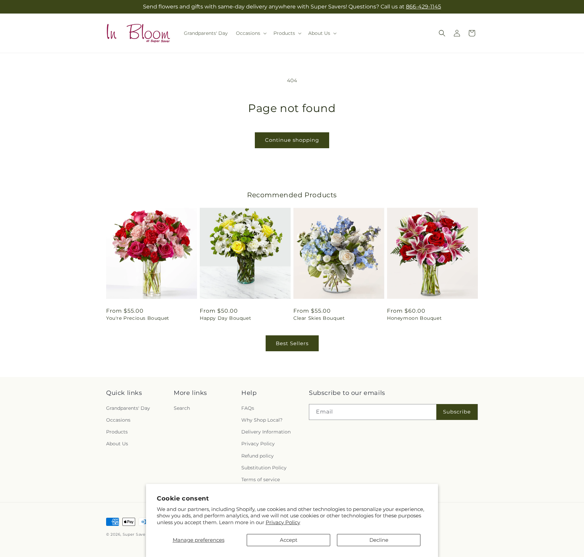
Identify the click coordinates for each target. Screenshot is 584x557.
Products (117, 431)
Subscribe (457, 411)
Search (182, 408)
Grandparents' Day (128, 408)
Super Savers (136, 534)
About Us (117, 443)
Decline (378, 540)
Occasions (118, 420)
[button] (250, 33)
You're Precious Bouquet (137, 318)
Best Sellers (292, 343)
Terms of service (260, 479)
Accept (288, 540)
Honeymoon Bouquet (414, 318)
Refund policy (257, 455)
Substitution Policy (264, 467)
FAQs (247, 408)
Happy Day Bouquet (225, 318)
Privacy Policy (283, 522)
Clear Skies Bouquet (319, 318)
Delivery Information (266, 431)
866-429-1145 (423, 6)
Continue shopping (292, 140)
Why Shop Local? (262, 420)
